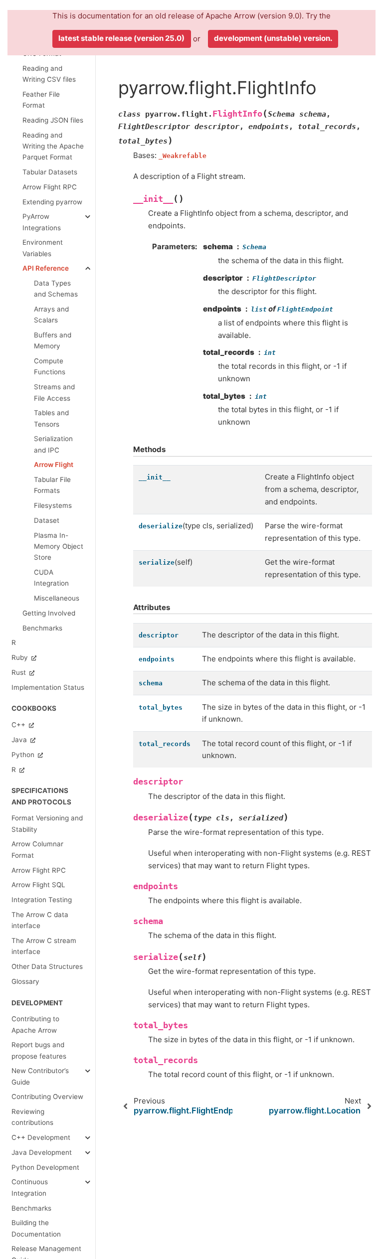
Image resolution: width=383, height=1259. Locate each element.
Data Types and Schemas (56, 288)
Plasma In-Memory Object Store (58, 546)
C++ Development (40, 1137)
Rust (19, 672)
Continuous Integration (29, 1187)
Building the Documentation (36, 1228)
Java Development (41, 1152)
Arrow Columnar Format (37, 849)
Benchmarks (42, 628)
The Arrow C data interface (39, 920)
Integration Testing (41, 900)
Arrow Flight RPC (49, 187)
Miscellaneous (56, 598)
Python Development (45, 1167)
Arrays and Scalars (51, 314)
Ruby (20, 657)
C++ (19, 725)
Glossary (25, 981)
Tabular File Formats (52, 484)
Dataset (46, 520)
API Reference (45, 268)
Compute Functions (49, 366)
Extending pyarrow (52, 202)
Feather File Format (41, 99)
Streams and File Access (54, 392)
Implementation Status (47, 687)
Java (20, 740)
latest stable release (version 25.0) (121, 38)
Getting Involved (48, 613)
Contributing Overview (47, 1097)
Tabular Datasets (49, 172)
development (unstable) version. (273, 38)
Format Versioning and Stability (47, 823)
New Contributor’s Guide (40, 1076)
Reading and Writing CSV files (49, 73)
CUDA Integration (51, 577)
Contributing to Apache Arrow (35, 1024)
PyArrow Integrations (41, 221)
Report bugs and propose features (38, 1050)
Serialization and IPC (53, 444)
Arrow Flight (53, 465)
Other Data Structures (47, 966)
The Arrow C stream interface (43, 946)
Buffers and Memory (52, 340)
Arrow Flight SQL (38, 885)
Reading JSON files (52, 120)
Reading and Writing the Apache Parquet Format (53, 146)
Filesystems (53, 505)
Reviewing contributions (32, 1116)
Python (23, 755)
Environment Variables (42, 247)
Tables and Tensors (51, 418)
